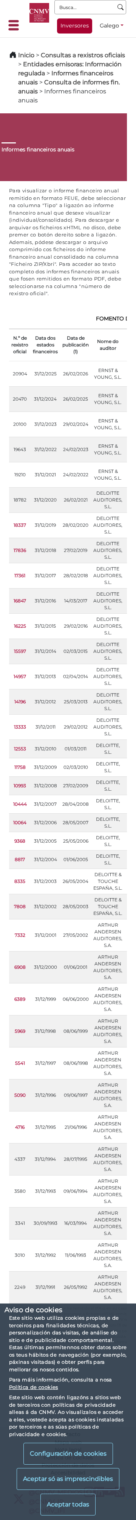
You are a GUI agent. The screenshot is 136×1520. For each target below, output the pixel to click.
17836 (20, 550)
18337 (20, 525)
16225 (20, 626)
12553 (20, 749)
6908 (20, 967)
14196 (20, 701)
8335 (19, 881)
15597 (20, 651)
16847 (20, 601)
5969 (20, 1031)
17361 (19, 575)
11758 (20, 767)
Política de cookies (33, 1387)
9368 (19, 841)
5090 (20, 1095)
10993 (20, 785)
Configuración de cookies (68, 1453)
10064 (19, 822)
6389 (19, 999)
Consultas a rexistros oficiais (83, 55)
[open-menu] (15, 25)
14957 (20, 676)
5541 (20, 1063)
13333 (20, 727)
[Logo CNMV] (39, 13)
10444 (20, 804)
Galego (109, 25)
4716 (20, 1127)
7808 (20, 906)
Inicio (26, 55)
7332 (20, 935)
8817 (20, 859)
